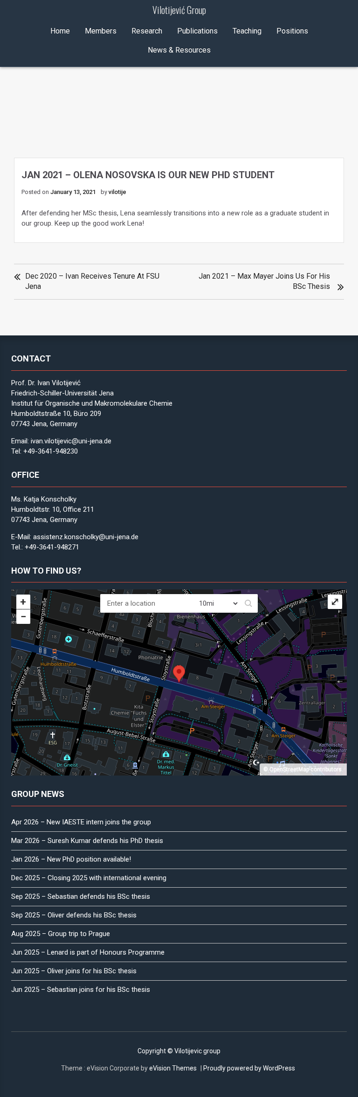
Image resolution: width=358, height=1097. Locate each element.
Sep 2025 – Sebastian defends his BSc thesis (80, 896)
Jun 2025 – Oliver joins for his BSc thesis (74, 971)
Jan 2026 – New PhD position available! (71, 859)
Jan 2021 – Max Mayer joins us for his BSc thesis (264, 281)
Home (60, 31)
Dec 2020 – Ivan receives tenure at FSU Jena (92, 281)
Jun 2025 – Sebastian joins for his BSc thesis (80, 989)
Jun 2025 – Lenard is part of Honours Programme (88, 952)
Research (146, 31)
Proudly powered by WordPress (249, 1068)
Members (101, 31)
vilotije (117, 191)
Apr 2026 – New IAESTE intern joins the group (81, 822)
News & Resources (179, 50)
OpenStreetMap (289, 769)
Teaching (247, 31)
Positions (292, 31)
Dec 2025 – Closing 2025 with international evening (88, 878)
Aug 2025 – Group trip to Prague (60, 934)
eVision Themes (173, 1068)
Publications (197, 31)
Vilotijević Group (179, 10)
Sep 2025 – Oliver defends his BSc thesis (74, 915)
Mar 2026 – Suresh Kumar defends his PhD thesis (87, 840)
